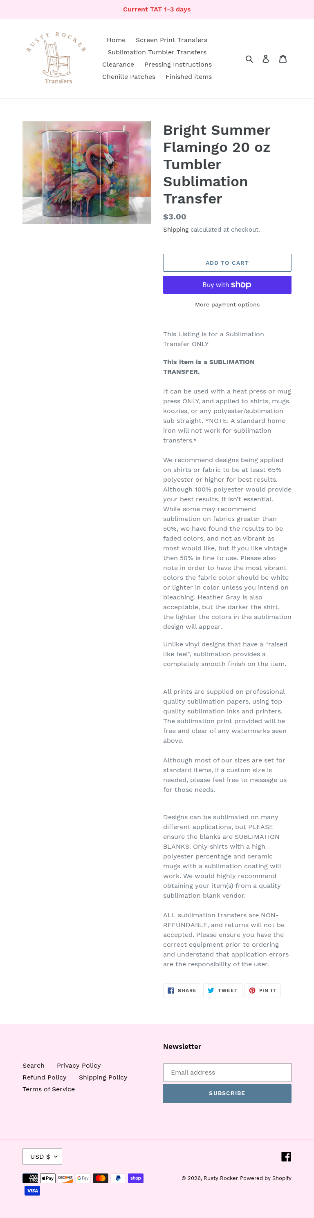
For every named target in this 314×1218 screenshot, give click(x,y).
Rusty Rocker (221, 1178)
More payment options (227, 304)
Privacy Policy (79, 1065)
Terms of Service (48, 1089)
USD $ (40, 1156)
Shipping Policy (103, 1077)
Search (33, 1065)
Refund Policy (44, 1077)
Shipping (175, 229)
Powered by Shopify (266, 1178)
